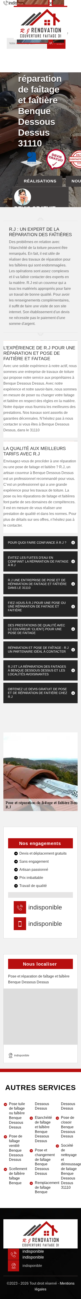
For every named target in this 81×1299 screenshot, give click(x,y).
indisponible (45, 907)
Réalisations (40, 181)
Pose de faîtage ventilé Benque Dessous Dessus (16, 1148)
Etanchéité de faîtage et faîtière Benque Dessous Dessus (43, 1129)
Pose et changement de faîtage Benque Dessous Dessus (43, 1161)
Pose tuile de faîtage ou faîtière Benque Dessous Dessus (17, 1115)
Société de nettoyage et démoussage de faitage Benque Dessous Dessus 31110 (69, 1166)
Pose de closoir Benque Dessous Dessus (68, 1127)
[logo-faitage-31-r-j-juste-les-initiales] (40, 23)
